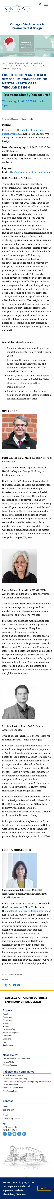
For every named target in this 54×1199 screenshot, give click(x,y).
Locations (7, 1038)
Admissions (7, 1019)
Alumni (6, 1023)
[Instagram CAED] (24, 1133)
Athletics (6, 1026)
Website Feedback (10, 1064)
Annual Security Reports (13, 1075)
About (5, 1013)
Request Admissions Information (16, 1058)
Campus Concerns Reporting (15, 1078)
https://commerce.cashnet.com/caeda (29, 171)
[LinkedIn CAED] (19, 1133)
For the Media (8, 1061)
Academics (7, 1016)
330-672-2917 (8, 1109)
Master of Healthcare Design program (27, 910)
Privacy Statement (10, 1084)
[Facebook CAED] (5, 1133)
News (5, 1041)
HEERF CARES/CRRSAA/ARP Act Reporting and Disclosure (27, 1081)
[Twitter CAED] (10, 1133)
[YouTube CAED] (14, 1133)
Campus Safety (9, 1029)
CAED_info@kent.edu (12, 1118)
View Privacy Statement (15, 1194)
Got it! (44, 1188)
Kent (3, 63)
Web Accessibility (10, 1090)
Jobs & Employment (11, 1032)
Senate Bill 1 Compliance (13, 1087)
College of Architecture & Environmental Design (27, 26)
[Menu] (46, 4)
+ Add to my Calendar (12, 974)
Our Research (8, 1044)
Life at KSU (7, 1035)
